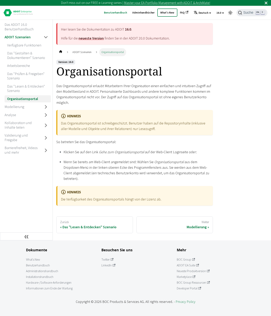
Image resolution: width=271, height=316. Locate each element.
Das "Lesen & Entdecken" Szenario (26, 88)
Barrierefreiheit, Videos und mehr (21, 150)
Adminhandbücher (143, 12)
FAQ (182, 12)
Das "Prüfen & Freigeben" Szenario (26, 76)
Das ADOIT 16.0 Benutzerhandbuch (19, 26)
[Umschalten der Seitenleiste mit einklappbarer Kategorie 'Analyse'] (46, 114)
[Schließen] (266, 3)
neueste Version (91, 38)
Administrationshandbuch (42, 271)
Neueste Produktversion (191, 271)
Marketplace (184, 277)
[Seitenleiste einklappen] (26, 236)
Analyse (10, 115)
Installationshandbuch (39, 277)
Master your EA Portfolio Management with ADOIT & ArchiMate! (167, 3)
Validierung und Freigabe (16, 137)
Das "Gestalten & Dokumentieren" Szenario (26, 55)
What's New (167, 12)
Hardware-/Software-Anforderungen (48, 282)
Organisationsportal (22, 98)
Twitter (105, 259)
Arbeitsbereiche (18, 65)
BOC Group (184, 259)
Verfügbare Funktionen (24, 45)
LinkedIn (106, 265)
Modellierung (14, 106)
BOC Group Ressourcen (191, 282)
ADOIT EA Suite (186, 265)
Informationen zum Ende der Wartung (49, 288)
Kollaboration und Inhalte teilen (18, 125)
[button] (202, 13)
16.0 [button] (218, 12)
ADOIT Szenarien (18, 37)
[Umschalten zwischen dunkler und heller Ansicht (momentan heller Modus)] (230, 12)
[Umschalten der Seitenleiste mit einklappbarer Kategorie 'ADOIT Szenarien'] (46, 37)
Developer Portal (187, 288)
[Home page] (60, 52)
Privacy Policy (185, 301)
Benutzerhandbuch (115, 12)
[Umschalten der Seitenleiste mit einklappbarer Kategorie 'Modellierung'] (46, 107)
